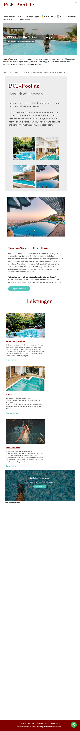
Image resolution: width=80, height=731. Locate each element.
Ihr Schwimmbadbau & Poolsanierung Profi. (45, 72)
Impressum (44, 723)
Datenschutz (51, 723)
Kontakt (58, 723)
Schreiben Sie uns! (12, 502)
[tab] (12, 72)
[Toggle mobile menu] (76, 3)
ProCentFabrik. (12, 72)
